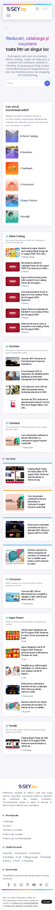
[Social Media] (8, 884)
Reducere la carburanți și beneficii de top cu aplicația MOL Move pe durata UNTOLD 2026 (38, 528)
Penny (8, 860)
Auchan (8, 853)
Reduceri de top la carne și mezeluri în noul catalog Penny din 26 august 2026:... (35, 326)
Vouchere (26, 152)
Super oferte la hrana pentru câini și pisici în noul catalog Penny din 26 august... (34, 280)
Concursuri (27, 184)
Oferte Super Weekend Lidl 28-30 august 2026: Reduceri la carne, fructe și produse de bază (34, 634)
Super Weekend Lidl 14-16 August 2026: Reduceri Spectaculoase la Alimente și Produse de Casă (34, 651)
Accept (46, 902)
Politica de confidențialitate (25, 903)
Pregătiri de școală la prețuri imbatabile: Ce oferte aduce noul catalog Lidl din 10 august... (34, 669)
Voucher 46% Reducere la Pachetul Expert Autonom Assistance (33, 361)
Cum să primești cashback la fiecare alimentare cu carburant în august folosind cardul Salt (34, 439)
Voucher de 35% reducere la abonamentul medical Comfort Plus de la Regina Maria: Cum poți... (35, 403)
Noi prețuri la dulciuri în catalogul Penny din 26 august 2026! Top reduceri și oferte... (35, 265)
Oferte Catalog (29, 136)
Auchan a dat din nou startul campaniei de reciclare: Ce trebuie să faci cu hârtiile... (34, 705)
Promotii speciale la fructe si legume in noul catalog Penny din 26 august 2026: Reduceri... (34, 296)
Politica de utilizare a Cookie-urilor (21, 906)
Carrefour (35, 853)
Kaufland (9, 857)
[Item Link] (12, 136)
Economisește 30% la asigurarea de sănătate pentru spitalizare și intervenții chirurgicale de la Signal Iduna (35, 375)
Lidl (19, 857)
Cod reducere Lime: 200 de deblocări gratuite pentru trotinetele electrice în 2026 (34, 389)
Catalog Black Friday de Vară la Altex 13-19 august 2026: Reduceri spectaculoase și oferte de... (34, 742)
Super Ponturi (29, 200)
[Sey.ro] (16, 8)
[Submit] (47, 83)
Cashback (26, 168)
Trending (28, 860)
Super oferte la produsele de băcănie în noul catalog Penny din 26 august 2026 (35, 312)
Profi (17, 860)
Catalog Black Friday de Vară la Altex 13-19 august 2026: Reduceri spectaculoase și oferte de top (38, 474)
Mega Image (31, 857)
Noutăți (25, 216)
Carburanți (21, 853)
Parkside (46, 857)
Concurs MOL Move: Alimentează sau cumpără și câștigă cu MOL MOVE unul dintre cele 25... (34, 595)
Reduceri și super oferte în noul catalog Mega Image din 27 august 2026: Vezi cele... (34, 251)
